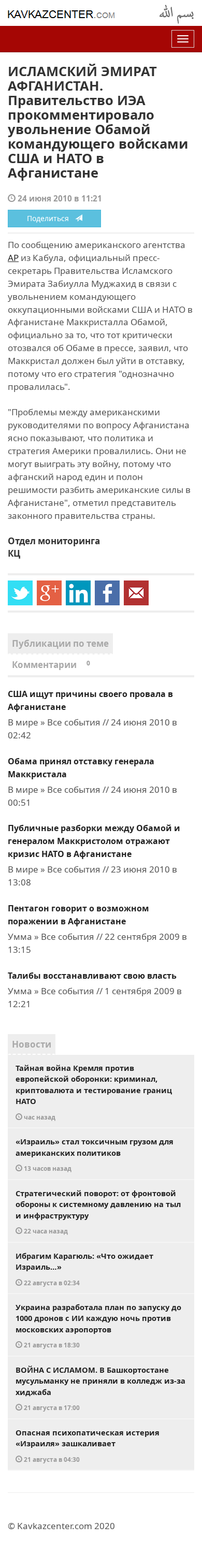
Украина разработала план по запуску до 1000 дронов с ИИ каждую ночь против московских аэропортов (98, 1325)
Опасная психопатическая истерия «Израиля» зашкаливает (88, 1445)
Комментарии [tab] (51, 665)
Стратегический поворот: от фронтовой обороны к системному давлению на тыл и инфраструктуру (98, 1212)
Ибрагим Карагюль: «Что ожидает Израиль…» (84, 1269)
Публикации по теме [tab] (60, 643)
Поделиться (51, 218)
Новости (31, 1044)
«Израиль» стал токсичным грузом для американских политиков (95, 1154)
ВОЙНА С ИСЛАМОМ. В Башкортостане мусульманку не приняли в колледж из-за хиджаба (100, 1388)
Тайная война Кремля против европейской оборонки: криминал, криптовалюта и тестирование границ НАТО (94, 1092)
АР (13, 258)
